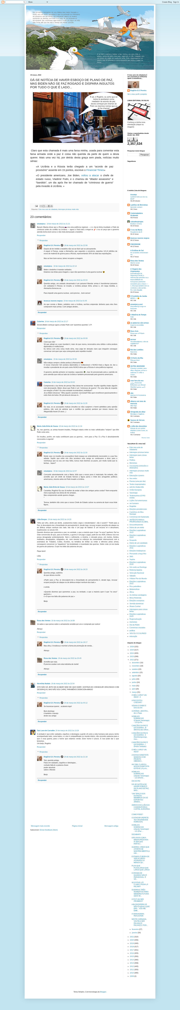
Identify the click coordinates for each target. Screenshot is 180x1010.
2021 (132, 937)
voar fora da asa (136, 381)
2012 (132, 966)
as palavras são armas (139, 323)
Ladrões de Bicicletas (139, 205)
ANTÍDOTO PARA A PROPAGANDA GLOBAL (139, 521)
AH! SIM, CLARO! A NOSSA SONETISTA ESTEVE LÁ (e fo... (140, 766)
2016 (132, 953)
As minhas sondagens (138, 595)
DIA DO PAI (136, 781)
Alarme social (135, 263)
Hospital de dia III (136, 232)
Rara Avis (134, 331)
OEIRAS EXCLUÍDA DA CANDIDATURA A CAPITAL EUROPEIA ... (141, 808)
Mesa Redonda (135, 598)
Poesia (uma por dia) (138, 481)
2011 (132, 970)
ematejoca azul (136, 304)
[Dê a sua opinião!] (43, 206)
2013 (132, 963)
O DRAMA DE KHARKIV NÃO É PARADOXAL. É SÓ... (139, 876)
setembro (136, 672)
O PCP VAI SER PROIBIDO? (138, 900)
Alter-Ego (133, 406)
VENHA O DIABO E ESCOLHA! (139, 707)
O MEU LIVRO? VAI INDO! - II (139, 696)
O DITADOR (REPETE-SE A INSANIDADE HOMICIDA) (140, 820)
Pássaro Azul (134, 360)
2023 (132, 656)
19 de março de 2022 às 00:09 (75, 338)
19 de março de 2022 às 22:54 (63, 684)
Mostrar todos (146, 437)
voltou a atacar (90, 175)
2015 (132, 956)
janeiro (135, 933)
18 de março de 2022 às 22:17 (56, 321)
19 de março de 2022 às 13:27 (77, 487)
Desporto (133, 540)
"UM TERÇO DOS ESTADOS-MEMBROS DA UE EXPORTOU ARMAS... (140, 798)
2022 (132, 660)
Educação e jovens (137, 476)
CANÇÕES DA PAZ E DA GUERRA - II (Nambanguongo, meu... (140, 736)
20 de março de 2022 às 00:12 (75, 703)
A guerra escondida (137, 325)
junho (134, 682)
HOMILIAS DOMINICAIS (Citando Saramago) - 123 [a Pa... (140, 719)
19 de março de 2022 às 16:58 (63, 621)
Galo (132, 317)
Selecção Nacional (137, 573)
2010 (132, 973)
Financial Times (95, 170)
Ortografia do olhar (137, 412)
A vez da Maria (136, 230)
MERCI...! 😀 (134, 298)
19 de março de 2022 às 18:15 (75, 569)
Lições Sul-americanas (138, 501)
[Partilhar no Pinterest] (51, 206)
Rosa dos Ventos (43, 621)
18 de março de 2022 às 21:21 (58, 224)
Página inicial (77, 826)
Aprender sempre (136, 207)
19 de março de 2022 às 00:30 (65, 359)
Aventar (133, 195)
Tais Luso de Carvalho (46, 731)
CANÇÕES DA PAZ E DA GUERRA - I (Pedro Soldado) (140, 744)
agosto (135, 676)
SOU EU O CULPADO (138, 633)
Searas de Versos (137, 420)
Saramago (134, 493)
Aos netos (133, 478)
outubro (135, 669)
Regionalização (136, 619)
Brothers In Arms (136, 224)
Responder (41, 235)
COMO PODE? (137, 814)
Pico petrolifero (135, 586)
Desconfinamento (136, 525)
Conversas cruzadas (137, 628)
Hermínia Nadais (43, 684)
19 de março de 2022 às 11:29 (75, 403)
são (131, 393)
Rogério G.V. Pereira (52, 245)
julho (134, 679)
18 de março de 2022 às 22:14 (65, 266)
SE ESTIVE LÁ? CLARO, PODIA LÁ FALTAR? (140, 885)
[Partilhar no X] (46, 206)
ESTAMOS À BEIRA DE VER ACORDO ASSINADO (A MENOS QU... (140, 860)
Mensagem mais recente (40, 826)
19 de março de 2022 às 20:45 (69, 658)
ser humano (134, 503)
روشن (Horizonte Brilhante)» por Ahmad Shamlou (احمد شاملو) (137, 385)
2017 (132, 950)
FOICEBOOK (135, 244)
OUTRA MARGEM (137, 366)
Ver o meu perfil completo (137, 94)
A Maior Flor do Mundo (138, 579)
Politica (132, 460)
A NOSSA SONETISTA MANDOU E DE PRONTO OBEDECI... (140, 758)
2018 (132, 947)
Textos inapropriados (138, 484)
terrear (133, 339)
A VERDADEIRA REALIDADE (138, 915)
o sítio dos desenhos (138, 426)
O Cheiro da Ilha (136, 358)
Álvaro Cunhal (135, 606)
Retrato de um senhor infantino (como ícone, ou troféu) (139, 430)
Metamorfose (135, 589)
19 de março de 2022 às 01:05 (75, 301)
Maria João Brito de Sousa (47, 426)
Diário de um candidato (138, 543)
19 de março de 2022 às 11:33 (75, 453)
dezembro (136, 663)
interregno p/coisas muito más (68, 209)
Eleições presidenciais (138, 509)
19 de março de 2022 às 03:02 (63, 382)
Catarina (40, 321)
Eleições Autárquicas (138, 551)
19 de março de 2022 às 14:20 (59, 519)
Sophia (132, 559)
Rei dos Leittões (136, 350)
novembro (136, 666)
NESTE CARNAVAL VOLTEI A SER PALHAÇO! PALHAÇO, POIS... (140, 922)
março (134, 692)
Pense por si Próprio (137, 333)
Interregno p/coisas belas (139, 452)
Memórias (133, 463)
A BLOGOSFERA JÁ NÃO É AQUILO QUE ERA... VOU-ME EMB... (141, 907)
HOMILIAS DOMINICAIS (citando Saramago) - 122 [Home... (140, 775)
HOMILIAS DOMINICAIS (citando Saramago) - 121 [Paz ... (140, 828)
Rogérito (133, 506)
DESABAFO (136, 834)
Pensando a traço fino (138, 554)
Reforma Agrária (136, 570)
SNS (131, 557)
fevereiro (135, 929)
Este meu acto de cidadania (48, 209)
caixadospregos (136, 222)
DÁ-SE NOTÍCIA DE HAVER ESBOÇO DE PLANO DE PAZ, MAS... (140, 787)
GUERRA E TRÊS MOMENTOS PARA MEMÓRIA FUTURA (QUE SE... (140, 893)
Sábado (133, 576)
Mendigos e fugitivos (137, 414)
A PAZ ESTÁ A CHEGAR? (137, 701)
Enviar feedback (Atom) (49, 830)
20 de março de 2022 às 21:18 (75, 757)
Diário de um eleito (137, 528)
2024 (132, 653)
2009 (132, 976)
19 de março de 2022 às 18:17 (75, 642)
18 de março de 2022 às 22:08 (75, 245)
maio (134, 686)
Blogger (103, 992)
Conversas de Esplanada (139, 517)
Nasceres (133, 352)
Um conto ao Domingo (138, 567)
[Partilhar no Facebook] (49, 206)
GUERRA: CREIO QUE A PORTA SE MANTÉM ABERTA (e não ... (141, 850)
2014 (132, 960)
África (132, 592)
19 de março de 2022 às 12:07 (65, 471)
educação (133, 636)
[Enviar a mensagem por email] (41, 206)
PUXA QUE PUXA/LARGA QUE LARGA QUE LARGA (141, 868)
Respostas (44, 241)
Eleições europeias (137, 601)
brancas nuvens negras (53, 301)
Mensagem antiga (111, 826)
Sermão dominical (136, 604)
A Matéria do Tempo (138, 315)
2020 (132, 940)
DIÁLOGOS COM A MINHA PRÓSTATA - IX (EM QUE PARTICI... (140, 841)
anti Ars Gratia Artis (137, 487)
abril (134, 689)
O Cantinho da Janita (138, 296)
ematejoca (41, 224)
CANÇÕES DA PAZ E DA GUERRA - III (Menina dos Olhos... (140, 728)
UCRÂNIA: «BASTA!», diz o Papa (140, 712)
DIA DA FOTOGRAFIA (138, 395)
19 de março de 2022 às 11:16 (70, 426)
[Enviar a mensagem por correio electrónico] (36, 206)
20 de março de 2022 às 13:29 (67, 731)
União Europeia (136, 490)
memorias (133, 622)
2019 (132, 943)
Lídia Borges (42, 519)
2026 (132, 647)
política (132, 631)
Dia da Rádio (135, 625)
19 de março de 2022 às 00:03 (75, 280)
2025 (132, 650)
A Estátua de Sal (137, 250)
